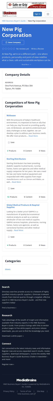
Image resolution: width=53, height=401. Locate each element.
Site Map (40, 391)
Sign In (37, 14)
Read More (33, 136)
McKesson (11, 115)
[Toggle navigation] (48, 14)
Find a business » (9, 307)
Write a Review (37, 48)
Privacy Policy (8, 391)
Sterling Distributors (16, 159)
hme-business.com (26, 394)
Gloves (7, 269)
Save (12, 142)
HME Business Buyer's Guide (14, 21)
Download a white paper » (13, 336)
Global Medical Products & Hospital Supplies (23, 206)
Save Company (14, 42)
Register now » (8, 364)
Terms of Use (25, 391)
